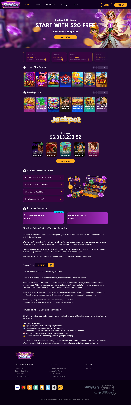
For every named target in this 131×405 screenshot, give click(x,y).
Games (38, 5)
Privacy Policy (20, 373)
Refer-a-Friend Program (58, 368)
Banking (64, 5)
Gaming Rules (19, 368)
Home (27, 5)
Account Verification (56, 371)
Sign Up (120, 5)
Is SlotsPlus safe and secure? (36, 185)
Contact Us (87, 368)
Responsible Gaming (22, 376)
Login (106, 5)
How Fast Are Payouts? (34, 199)
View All (103, 67)
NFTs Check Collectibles (58, 376)
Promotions (50, 5)
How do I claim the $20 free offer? (38, 177)
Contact (76, 5)
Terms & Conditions (21, 371)
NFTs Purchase (55, 373)
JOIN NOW (65, 37)
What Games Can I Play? (35, 192)
